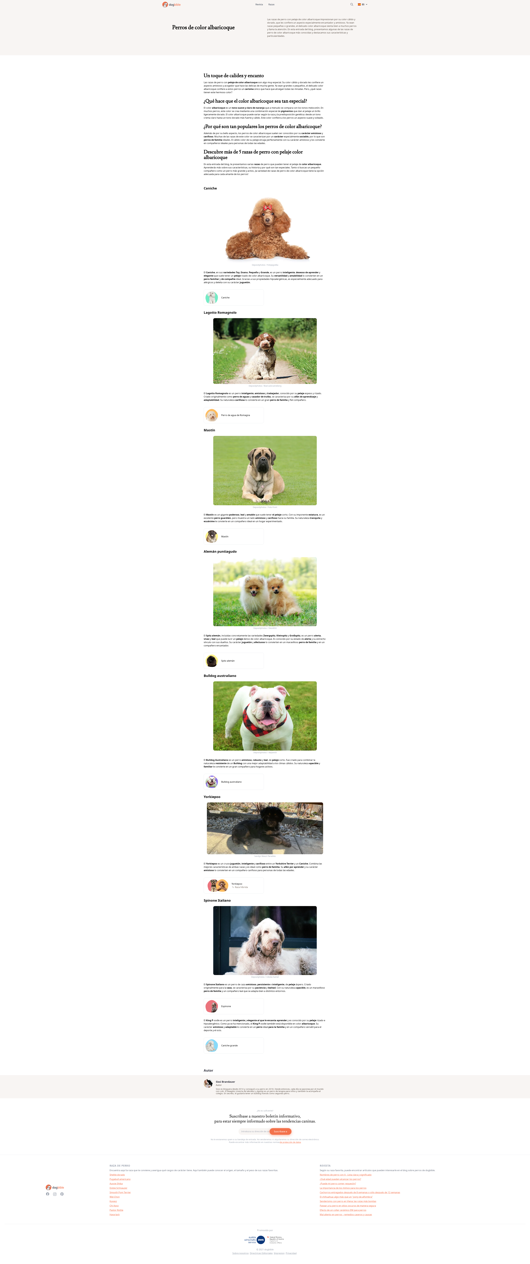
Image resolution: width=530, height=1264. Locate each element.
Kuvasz (113, 1201)
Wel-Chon (115, 1196)
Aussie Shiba (116, 1183)
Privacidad (291, 1253)
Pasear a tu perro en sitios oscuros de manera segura (348, 1205)
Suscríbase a (280, 1131)
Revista (259, 4)
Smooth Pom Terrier (120, 1192)
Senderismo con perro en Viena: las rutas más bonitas (348, 1201)
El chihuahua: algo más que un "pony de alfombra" (346, 1196)
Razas (271, 4)
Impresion (279, 1253)
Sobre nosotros (240, 1253)
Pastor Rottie (116, 1210)
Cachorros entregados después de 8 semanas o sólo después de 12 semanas (360, 1192)
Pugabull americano (120, 1179)
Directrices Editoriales (261, 1253)
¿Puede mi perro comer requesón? (338, 1183)
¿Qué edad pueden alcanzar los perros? (340, 1179)
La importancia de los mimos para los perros (343, 1188)
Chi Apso (114, 1205)
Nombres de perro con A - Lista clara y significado (346, 1174)
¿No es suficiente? (265, 1110)
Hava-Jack (115, 1214)
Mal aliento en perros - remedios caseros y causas (346, 1214)
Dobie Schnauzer (118, 1188)
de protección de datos (290, 1142)
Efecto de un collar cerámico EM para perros (343, 1210)
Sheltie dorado (117, 1174)
